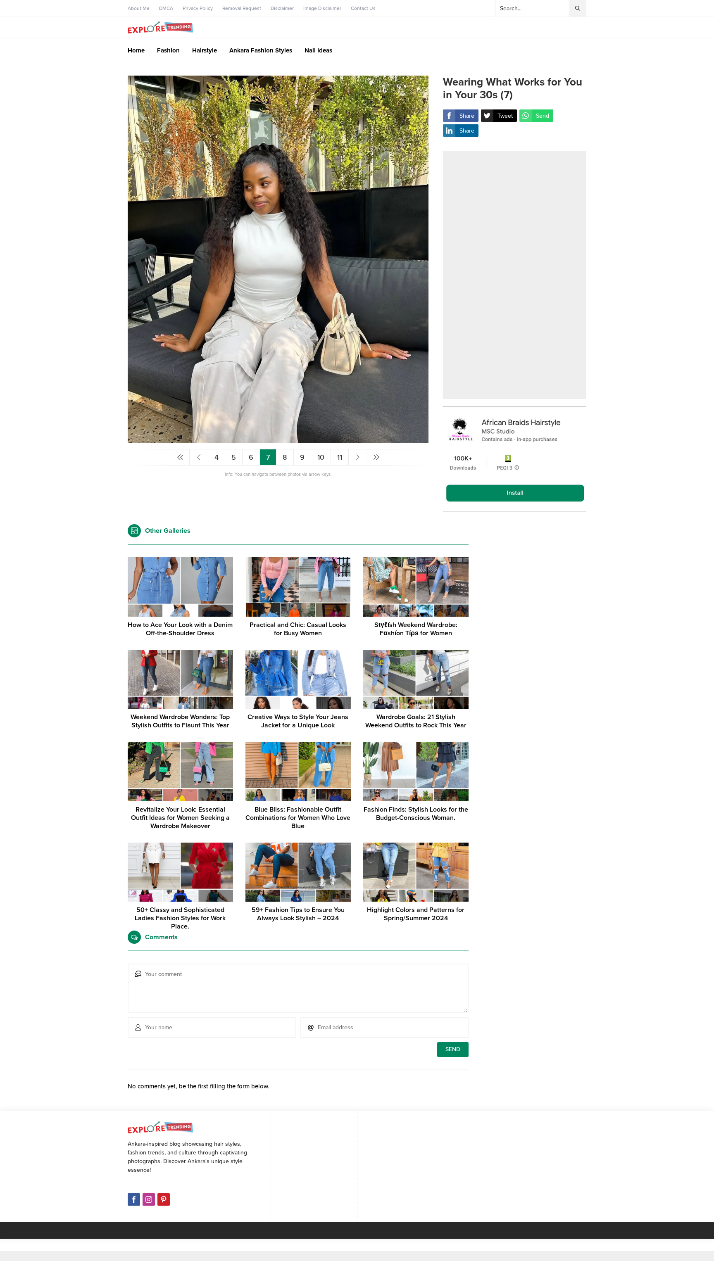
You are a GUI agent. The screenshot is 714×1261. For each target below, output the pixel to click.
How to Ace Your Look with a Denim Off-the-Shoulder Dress (180, 629)
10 (320, 457)
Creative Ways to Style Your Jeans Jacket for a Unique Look (298, 721)
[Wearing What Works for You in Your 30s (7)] (278, 439)
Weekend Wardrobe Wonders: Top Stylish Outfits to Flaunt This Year (180, 721)
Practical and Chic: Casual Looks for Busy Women (298, 629)
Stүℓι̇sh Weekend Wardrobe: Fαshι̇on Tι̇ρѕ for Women (415, 629)
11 (339, 457)
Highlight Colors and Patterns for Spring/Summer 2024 (415, 914)
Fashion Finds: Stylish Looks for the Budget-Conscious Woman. (416, 813)
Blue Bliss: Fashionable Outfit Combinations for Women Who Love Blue (297, 817)
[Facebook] (134, 1199)
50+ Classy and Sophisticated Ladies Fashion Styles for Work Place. (180, 918)
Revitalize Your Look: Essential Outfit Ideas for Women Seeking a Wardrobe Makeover (180, 817)
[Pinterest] (163, 1199)
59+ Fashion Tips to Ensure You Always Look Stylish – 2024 (298, 914)
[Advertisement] (514, 275)
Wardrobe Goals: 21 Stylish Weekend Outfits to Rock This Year (415, 721)
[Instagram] (149, 1199)
